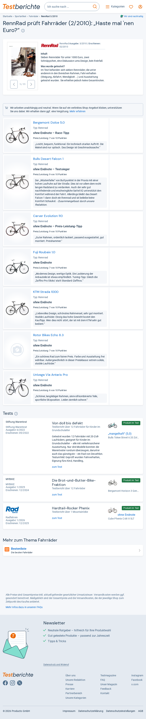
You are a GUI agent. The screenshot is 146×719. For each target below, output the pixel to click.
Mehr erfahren (77, 111)
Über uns (70, 675)
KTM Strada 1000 (45, 292)
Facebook (136, 679)
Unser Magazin (108, 684)
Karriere (70, 688)
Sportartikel (20, 16)
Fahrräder (33, 16)
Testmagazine (108, 675)
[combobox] (67, 6)
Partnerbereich (74, 693)
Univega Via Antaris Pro (50, 375)
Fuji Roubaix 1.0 (44, 252)
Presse (69, 684)
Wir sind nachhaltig (133, 16)
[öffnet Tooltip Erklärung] (23, 30)
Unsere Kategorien (76, 697)
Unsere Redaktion (75, 679)
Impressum (69, 711)
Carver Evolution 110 (48, 216)
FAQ (102, 679)
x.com (134, 684)
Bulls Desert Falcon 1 (48, 159)
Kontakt (105, 693)
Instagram (137, 675)
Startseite (7, 16)
